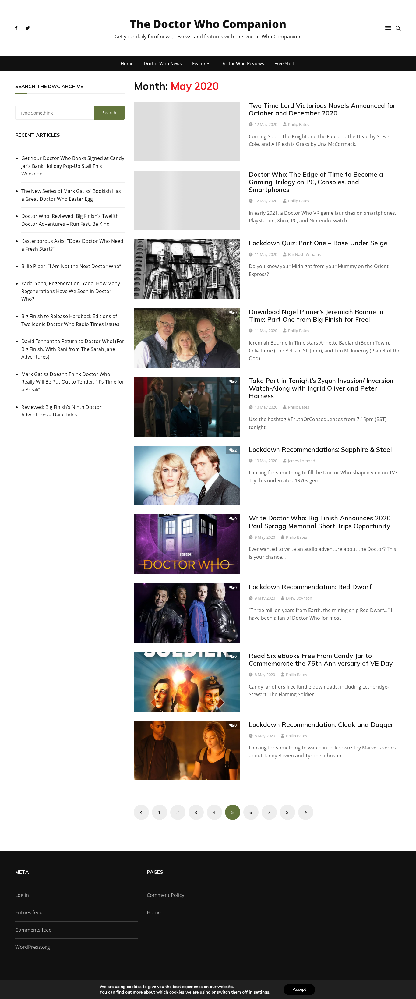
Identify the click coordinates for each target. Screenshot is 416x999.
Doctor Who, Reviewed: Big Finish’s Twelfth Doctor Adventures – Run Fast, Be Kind (70, 220)
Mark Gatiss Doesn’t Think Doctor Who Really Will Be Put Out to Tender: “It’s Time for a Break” (72, 382)
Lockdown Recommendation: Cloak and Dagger (321, 724)
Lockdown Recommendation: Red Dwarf (310, 587)
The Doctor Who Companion (208, 23)
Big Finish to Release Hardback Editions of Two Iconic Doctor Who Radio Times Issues (70, 320)
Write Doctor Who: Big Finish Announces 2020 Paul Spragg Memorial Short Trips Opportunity (320, 522)
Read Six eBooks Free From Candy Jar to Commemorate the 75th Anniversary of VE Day (321, 659)
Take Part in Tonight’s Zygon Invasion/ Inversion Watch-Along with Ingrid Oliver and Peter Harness (321, 388)
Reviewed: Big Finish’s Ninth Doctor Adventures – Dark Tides (61, 411)
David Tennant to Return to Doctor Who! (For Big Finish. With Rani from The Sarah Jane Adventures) (72, 349)
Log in (22, 895)
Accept (299, 989)
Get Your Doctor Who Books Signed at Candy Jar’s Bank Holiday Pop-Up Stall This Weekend (72, 166)
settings (261, 992)
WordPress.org (32, 947)
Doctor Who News (163, 63)
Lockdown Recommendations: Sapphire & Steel (320, 449)
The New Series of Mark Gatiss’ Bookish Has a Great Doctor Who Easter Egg (71, 195)
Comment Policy (165, 895)
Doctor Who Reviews (242, 63)
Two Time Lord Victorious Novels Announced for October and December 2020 (322, 109)
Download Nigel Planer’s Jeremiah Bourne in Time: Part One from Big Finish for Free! (316, 315)
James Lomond (301, 460)
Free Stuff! (285, 63)
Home (127, 63)
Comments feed (33, 929)
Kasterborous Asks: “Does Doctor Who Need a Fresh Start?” (72, 245)
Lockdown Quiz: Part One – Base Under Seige (318, 243)
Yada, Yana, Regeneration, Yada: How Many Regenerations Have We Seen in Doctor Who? (70, 291)
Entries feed (29, 912)
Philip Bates (298, 124)
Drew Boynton (299, 598)
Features (201, 63)
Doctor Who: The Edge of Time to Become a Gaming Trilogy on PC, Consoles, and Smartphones (316, 181)
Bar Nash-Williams (304, 254)
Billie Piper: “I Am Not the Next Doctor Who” (71, 266)
